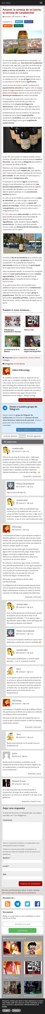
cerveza (30, 358)
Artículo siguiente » (34, 436)
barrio (15, 358)
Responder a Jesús (34, 774)
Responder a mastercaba (32, 476)
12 (26, 17)
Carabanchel (22, 358)
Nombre (6, 858)
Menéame (8, 26)
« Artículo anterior (10, 436)
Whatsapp (19, 26)
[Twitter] (27, 904)
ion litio (6, 3)
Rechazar (16, 1010)
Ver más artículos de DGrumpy (30, 400)
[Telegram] (17, 904)
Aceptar (6, 1010)
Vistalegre (6, 360)
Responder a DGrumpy (33, 597)
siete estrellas (7, 217)
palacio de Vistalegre (10, 93)
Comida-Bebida (19, 364)
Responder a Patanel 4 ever (31, 801)
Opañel (37, 187)
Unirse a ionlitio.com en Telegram (29, 430)
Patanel (5, 168)
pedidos (5, 288)
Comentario (7, 820)
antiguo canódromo (16, 90)
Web (4, 874)
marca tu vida (13, 82)
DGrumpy (7, 17)
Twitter (19, 22)
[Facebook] (37, 904)
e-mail (6, 866)
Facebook (29, 22)
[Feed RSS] (8, 904)
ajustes (4, 1007)
